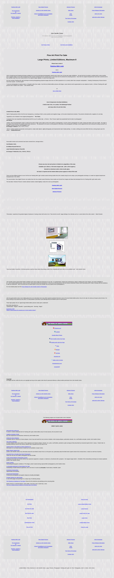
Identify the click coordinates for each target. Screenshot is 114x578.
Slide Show (70, 10)
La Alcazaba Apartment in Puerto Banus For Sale (18, 466)
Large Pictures (84, 508)
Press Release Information (98, 10)
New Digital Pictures (43, 7)
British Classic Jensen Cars (12, 450)
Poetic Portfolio (10, 462)
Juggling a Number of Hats (12, 434)
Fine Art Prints (84, 499)
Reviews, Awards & (15, 17)
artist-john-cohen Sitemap (98, 17)
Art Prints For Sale (29, 508)
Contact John (71, 21)
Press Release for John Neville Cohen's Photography (34, 286)
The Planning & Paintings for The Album (15, 481)
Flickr (57, 346)
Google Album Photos (57, 335)
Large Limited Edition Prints (84, 504)
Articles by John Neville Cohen (43, 10)
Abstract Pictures (57, 191)
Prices (70, 15)
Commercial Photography (12, 473)
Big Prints (29, 517)
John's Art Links (98, 13)
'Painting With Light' (57, 185)
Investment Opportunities (12, 470)
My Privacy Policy (45, 44)
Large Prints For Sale (85, 513)
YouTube (58, 353)
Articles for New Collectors (12, 438)
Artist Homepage (98, 7)
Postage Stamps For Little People (14, 477)
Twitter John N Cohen (58, 360)
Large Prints (84, 518)
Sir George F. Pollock (16, 13)
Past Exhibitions (16, 18)
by (15, 12)
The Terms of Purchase (70, 18)
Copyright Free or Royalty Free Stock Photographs (18, 454)
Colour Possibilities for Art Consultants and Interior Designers (43, 14)
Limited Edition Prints (85, 522)
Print (71, 13)
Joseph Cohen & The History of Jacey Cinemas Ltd (18, 446)
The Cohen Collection (11, 441)
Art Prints (29, 504)
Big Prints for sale (29, 513)
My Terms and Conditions (67, 44)
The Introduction (16, 393)
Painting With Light (15, 7)
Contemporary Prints (29, 522)
